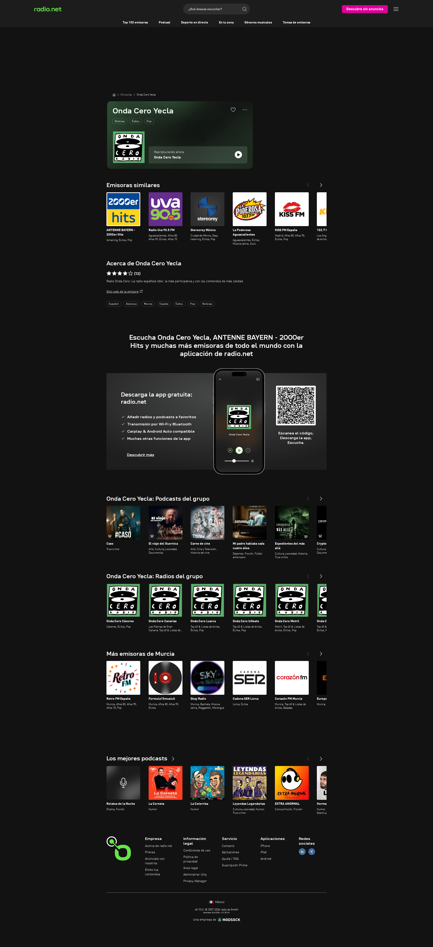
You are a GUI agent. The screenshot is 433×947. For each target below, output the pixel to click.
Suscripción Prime (234, 865)
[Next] (321, 183)
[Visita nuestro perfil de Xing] (311, 851)
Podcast (164, 22)
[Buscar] (244, 9)
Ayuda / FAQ (230, 858)
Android (265, 858)
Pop (149, 121)
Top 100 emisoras (135, 22)
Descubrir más (140, 454)
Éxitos (135, 121)
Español (114, 304)
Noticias (120, 121)
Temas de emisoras (296, 22)
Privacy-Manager (195, 881)
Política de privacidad (190, 859)
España (163, 304)
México (219, 902)
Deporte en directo (194, 22)
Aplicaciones (230, 852)
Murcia (148, 304)
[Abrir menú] (396, 9)
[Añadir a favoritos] (233, 109)
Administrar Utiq (195, 874)
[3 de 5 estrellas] (119, 273)
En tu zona (226, 22)
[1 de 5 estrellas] (109, 273)
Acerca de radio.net (158, 846)
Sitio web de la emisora (122, 291)
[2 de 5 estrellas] (114, 273)
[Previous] (308, 183)
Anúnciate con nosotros (155, 861)
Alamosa (131, 304)
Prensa (150, 852)
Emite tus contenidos (152, 872)
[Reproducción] (238, 154)
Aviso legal (190, 868)
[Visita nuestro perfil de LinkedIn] (302, 851)
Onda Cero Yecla (167, 157)
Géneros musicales (258, 22)
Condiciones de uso (196, 850)
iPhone (265, 846)
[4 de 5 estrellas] (125, 273)
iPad (263, 852)
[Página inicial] (114, 94)
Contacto (228, 846)
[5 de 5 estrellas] (130, 273)
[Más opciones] (244, 109)
